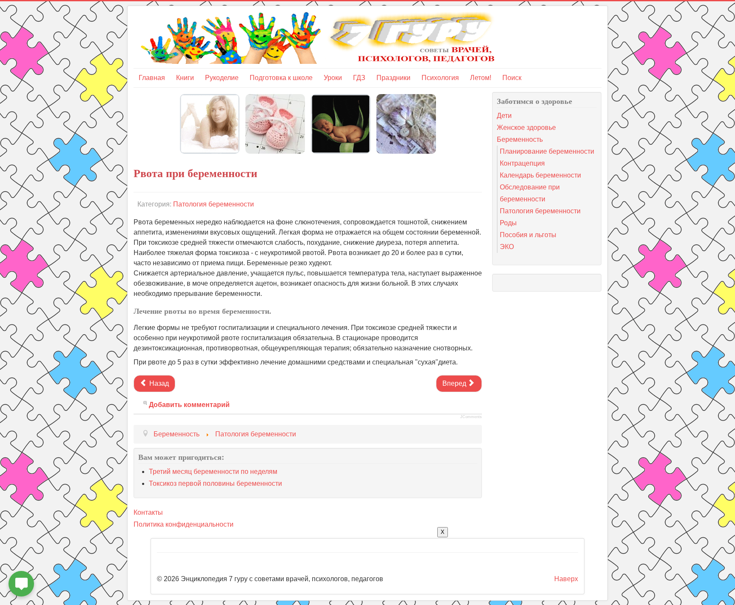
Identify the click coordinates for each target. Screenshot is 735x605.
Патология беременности (213, 204)
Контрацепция (522, 163)
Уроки (333, 77)
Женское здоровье (526, 127)
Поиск (511, 77)
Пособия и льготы (528, 234)
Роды (508, 223)
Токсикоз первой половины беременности (215, 483)
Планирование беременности (547, 151)
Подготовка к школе (281, 77)
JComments (471, 417)
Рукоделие (222, 77)
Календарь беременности (540, 175)
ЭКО (507, 246)
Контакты (148, 512)
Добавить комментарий (189, 404)
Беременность (520, 139)
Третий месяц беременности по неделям (213, 471)
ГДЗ (359, 77)
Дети (504, 115)
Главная (152, 77)
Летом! (480, 77)
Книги (185, 77)
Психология (440, 77)
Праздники (393, 77)
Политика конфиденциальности (184, 524)
